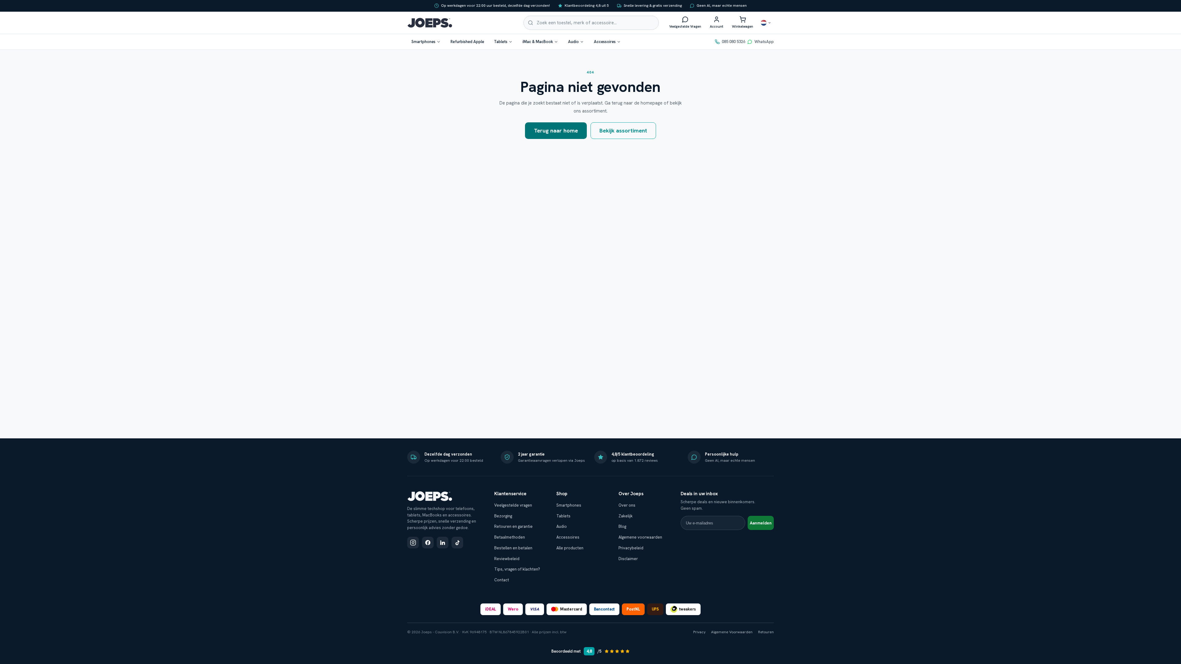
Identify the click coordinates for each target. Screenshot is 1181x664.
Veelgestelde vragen (513, 505)
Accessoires (605, 41)
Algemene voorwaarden (640, 537)
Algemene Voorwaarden (732, 632)
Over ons (626, 505)
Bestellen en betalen (513, 548)
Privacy (699, 632)
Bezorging (503, 516)
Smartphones (423, 41)
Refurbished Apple (467, 41)
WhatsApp (764, 41)
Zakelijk (625, 516)
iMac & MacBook (538, 41)
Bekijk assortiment (623, 130)
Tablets (500, 41)
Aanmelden (761, 523)
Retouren (766, 632)
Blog (622, 526)
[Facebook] (428, 542)
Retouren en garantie (513, 526)
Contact (501, 580)
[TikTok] (457, 542)
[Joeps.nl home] (429, 23)
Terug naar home (556, 130)
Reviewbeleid (506, 558)
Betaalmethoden (509, 537)
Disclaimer (628, 558)
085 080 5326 (733, 41)
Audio (573, 41)
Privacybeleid (630, 548)
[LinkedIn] (442, 542)
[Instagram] (413, 542)
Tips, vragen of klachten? (517, 569)
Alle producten (569, 548)
